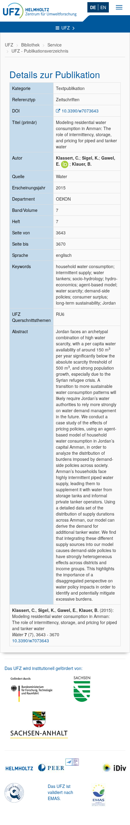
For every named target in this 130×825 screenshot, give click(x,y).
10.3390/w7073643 (80, 111)
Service (54, 45)
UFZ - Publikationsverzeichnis (39, 51)
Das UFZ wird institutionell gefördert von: (44, 668)
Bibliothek (30, 45)
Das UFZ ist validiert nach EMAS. (60, 792)
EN (103, 7)
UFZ (66, 28)
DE (93, 7)
